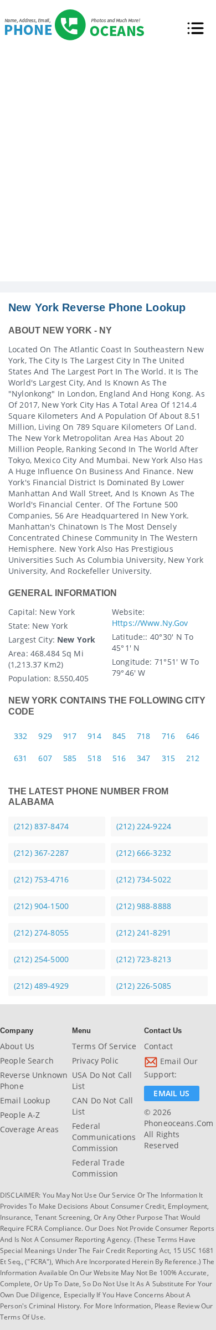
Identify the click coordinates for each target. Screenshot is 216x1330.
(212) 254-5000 (41, 959)
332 (20, 736)
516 (119, 758)
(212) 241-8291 (143, 932)
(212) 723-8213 (143, 959)
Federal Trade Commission (98, 1168)
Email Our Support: (171, 1068)
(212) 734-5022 (143, 879)
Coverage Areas (29, 1129)
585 (69, 758)
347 (143, 758)
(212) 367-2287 (41, 853)
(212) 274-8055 (41, 932)
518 (94, 758)
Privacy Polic (95, 1060)
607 (45, 758)
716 (168, 736)
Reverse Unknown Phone (34, 1080)
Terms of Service (104, 1046)
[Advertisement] (108, 168)
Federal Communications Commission (104, 1137)
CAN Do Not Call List (102, 1106)
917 (69, 736)
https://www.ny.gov (150, 623)
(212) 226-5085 (143, 985)
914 (94, 736)
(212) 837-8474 (41, 826)
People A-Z (20, 1115)
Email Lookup (25, 1100)
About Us (17, 1046)
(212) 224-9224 (143, 826)
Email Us (171, 1093)
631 (20, 758)
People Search (27, 1060)
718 (143, 736)
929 (45, 736)
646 (192, 736)
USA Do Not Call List (102, 1080)
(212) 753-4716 (41, 879)
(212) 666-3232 (143, 853)
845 (119, 736)
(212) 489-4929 (41, 985)
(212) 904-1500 (41, 906)
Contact (158, 1046)
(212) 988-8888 (143, 906)
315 (168, 758)
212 (192, 758)
